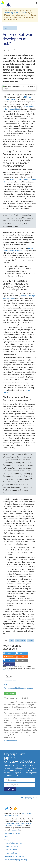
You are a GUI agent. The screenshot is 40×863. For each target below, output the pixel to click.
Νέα (5, 28)
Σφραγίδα (7, 840)
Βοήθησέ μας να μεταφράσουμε (14, 13)
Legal (11, 640)
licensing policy (15, 830)
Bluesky (22, 653)
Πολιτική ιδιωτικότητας (13, 843)
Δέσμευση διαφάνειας (12, 846)
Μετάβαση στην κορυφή (29, 798)
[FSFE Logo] (6, 4)
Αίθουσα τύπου (10, 681)
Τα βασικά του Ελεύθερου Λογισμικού (18, 688)
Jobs (6, 836)
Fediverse (9, 653)
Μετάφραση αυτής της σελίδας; (15, 860)
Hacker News (9, 656)
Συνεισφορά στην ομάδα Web (14, 856)
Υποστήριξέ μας (10, 693)
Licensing (30, 640)
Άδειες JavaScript (10, 850)
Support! (9, 664)
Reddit (22, 656)
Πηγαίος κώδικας (10, 853)
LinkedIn (9, 660)
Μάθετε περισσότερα (11, 741)
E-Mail (22, 660)
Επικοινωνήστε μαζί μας (13, 833)
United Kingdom (20, 640)
